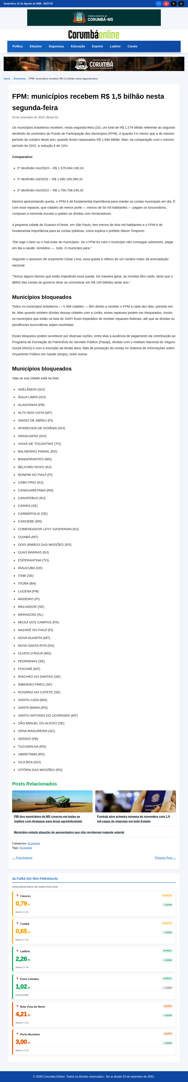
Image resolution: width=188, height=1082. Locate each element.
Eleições (36, 46)
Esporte (97, 46)
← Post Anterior (22, 857)
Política (17, 46)
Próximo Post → (165, 857)
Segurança (56, 46)
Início (7, 78)
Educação (78, 46)
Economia (19, 78)
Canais (132, 46)
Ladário (115, 46)
